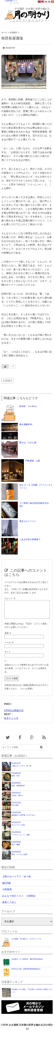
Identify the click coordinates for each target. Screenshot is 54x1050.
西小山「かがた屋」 (28, 442)
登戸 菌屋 (16, 843)
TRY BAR (16, 804)
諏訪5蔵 (6, 883)
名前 (7, 633)
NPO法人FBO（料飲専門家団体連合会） (27, 969)
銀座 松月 (16, 774)
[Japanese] (45, 1)
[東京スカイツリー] (9, 521)
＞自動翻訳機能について (10, 1)
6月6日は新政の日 (14, 710)
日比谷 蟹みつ (17, 794)
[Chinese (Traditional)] (39, 1)
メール (9, 642)
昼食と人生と (9, 902)
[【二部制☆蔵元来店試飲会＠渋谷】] (9, 503)
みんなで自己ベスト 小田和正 (19, 896)
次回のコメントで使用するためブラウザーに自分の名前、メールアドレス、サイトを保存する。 (26, 668)
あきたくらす (11, 718)
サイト (7, 652)
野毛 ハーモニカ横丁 (20, 853)
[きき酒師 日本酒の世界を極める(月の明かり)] (27, 6)
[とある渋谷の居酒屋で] (9, 539)
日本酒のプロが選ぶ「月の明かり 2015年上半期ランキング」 (32, 990)
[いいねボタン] (5, 366)
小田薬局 (7, 889)
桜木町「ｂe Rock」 (29, 406)
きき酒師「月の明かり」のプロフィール (26, 939)
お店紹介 (7, 380)
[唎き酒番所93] (9, 424)
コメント (10, 598)
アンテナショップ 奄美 (21, 833)
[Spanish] (52, 1)
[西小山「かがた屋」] (9, 442)
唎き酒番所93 (25, 424)
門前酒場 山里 (32, 460)
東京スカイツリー (27, 521)
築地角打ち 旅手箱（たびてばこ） (24, 813)
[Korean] (49, 1)
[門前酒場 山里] (12, 460)
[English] (42, 1)
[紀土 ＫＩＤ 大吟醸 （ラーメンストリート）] (9, 485)
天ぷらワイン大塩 (18, 823)
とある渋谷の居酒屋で (29, 539)
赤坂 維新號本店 (18, 784)
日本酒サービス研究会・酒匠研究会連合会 (27, 959)
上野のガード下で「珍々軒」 (22, 764)
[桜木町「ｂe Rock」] (9, 406)
